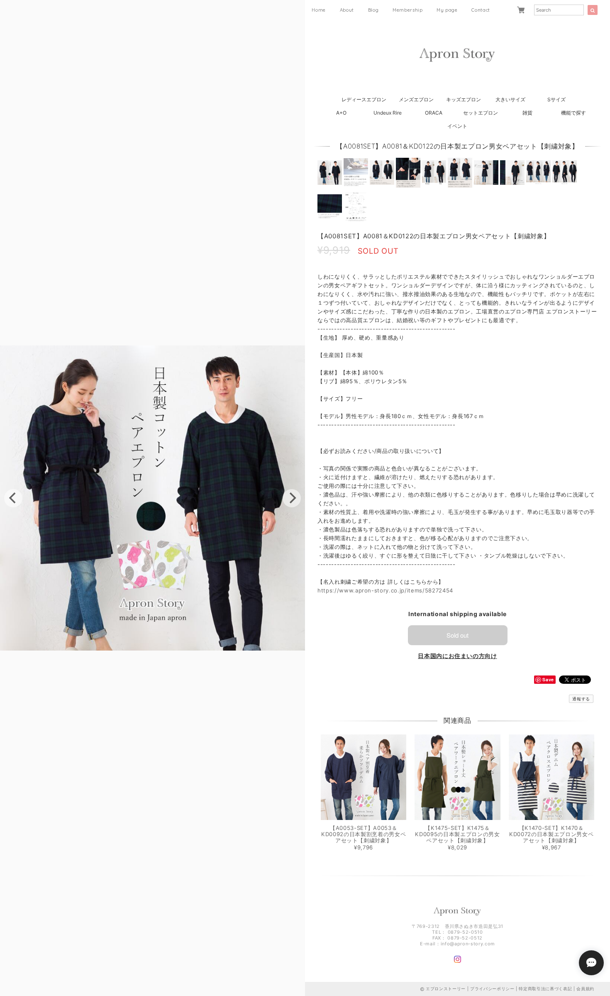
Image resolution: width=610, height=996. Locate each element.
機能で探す (573, 113)
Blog (373, 10)
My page (447, 10)
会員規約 (585, 988)
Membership (408, 10)
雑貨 (527, 113)
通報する (581, 698)
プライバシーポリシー (492, 988)
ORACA (433, 113)
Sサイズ (556, 99)
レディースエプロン (364, 99)
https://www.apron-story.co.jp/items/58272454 (385, 590)
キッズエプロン (463, 99)
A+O (341, 113)
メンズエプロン (416, 99)
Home (319, 10)
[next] (292, 498)
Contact (480, 10)
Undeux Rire (387, 113)
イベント (457, 126)
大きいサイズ (510, 99)
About (347, 10)
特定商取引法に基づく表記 (545, 988)
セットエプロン (480, 113)
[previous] (13, 498)
